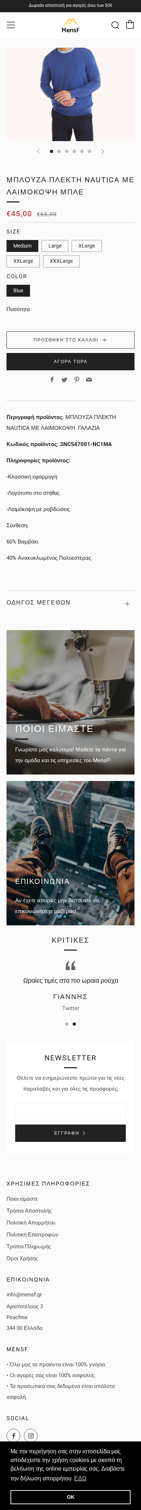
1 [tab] (66, 1024)
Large (54, 246)
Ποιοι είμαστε (22, 1199)
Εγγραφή (67, 1133)
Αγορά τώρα (70, 361)
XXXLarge (61, 261)
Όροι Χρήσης (22, 1258)
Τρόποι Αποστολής (29, 1211)
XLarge (86, 246)
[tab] (51, 151)
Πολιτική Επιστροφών (33, 1234)
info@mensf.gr (24, 1294)
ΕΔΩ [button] (80, 1478)
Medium (22, 246)
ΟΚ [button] (70, 1497)
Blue (18, 290)
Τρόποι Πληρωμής (29, 1246)
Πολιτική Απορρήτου (31, 1222)
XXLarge (23, 261)
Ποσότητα (18, 309)
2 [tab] (74, 1024)
